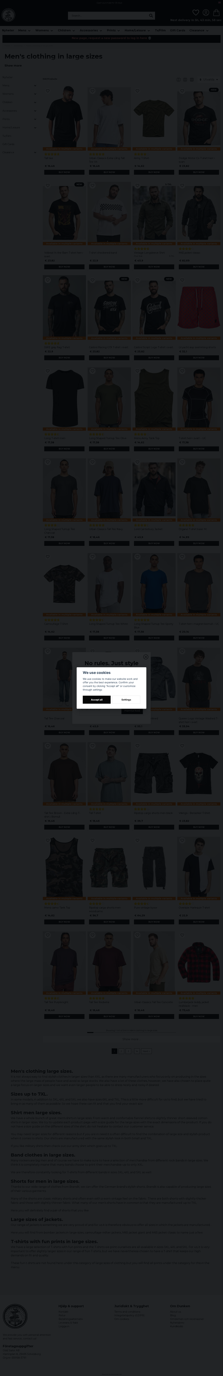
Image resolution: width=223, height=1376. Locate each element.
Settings (126, 699)
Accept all (97, 699)
